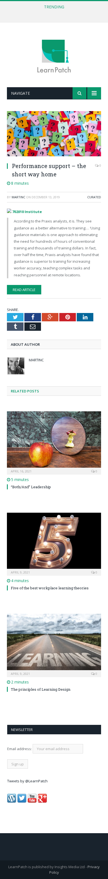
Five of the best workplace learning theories (50, 587)
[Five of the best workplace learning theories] (54, 543)
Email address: (20, 748)
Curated (94, 197)
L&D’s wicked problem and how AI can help (52, 12)
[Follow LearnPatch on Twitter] (21, 801)
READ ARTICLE (24, 289)
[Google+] (42, 801)
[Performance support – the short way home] (54, 134)
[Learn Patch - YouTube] (32, 801)
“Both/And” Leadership (31, 486)
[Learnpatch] (54, 56)
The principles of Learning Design (40, 689)
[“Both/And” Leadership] (54, 442)
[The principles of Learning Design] (54, 644)
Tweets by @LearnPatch (27, 780)
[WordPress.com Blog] (11, 801)
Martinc (18, 197)
